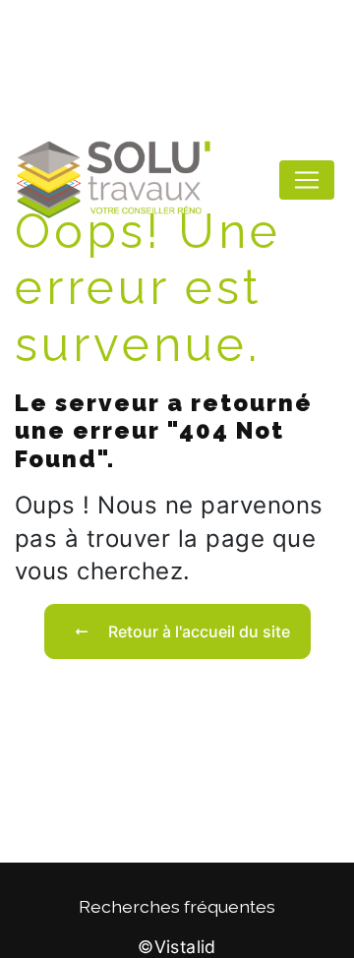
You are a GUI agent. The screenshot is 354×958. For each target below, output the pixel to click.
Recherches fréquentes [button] (177, 906)
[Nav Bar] (306, 180)
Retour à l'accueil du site (199, 631)
